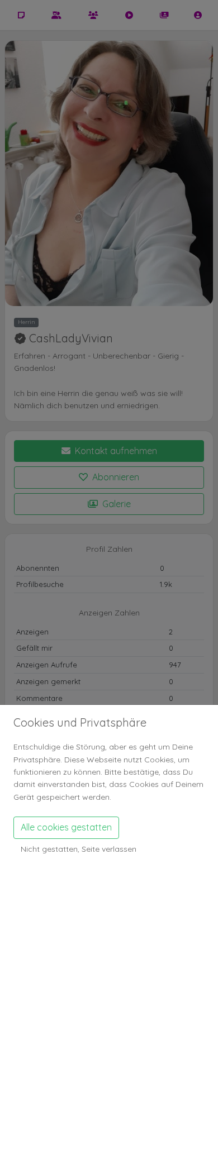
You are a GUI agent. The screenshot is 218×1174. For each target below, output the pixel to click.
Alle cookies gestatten (66, 827)
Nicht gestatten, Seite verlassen (78, 849)
